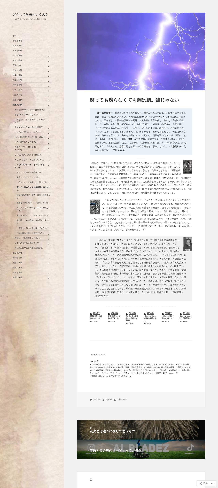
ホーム (15, 36)
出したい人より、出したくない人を (30, 160)
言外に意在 (17, 85)
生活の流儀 (17, 55)
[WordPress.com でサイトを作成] (91, 480)
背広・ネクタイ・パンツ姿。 (29, 177)
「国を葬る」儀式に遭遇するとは (30, 233)
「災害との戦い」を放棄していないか (33, 228)
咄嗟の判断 (17, 105)
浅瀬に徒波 (17, 268)
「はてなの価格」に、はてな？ (28, 132)
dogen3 (108, 399)
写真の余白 (17, 65)
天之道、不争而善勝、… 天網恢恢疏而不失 (132, 318)
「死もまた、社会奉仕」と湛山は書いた (33, 182)
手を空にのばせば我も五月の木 (28, 115)
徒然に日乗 (17, 263)
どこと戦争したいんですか (26, 142)
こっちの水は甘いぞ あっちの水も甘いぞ (30, 166)
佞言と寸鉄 (17, 100)
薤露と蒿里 (17, 272)
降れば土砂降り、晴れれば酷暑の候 (30, 110)
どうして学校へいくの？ (30, 14)
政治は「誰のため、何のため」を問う (33, 203)
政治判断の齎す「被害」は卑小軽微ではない (33, 196)
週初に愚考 (17, 253)
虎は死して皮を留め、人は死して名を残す (33, 221)
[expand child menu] (48, 36)
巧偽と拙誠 (17, 80)
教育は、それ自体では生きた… (28, 238)
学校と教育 (17, 41)
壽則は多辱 (17, 277)
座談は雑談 (17, 70)
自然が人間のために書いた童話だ (29, 127)
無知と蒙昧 (17, 60)
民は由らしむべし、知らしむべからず (33, 215)
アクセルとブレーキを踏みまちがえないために (33, 209)
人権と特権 (17, 50)
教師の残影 (17, 46)
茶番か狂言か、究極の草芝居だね (114, 317)
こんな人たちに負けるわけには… (29, 155)
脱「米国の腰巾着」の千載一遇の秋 (30, 137)
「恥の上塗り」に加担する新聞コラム (150, 318)
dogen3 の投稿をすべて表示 (115, 376)
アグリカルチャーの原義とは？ (30, 172)
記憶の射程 (17, 95)
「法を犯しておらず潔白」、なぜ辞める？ (30, 120)
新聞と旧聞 (17, 258)
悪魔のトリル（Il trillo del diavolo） (25, 148)
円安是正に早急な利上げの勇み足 (29, 248)
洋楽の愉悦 (17, 75)
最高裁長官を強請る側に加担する (96, 317)
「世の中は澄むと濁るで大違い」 (168, 317)
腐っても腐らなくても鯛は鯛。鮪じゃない (33, 188)
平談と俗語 (17, 90)
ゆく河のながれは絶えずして (27, 243)
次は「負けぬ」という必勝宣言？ (186, 317)
